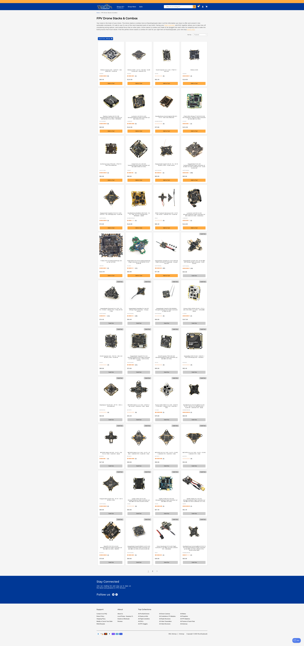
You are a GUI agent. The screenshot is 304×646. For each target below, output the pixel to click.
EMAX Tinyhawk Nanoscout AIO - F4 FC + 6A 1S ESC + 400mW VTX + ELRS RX (166, 213)
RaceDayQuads (202, 634)
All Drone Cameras (164, 613)
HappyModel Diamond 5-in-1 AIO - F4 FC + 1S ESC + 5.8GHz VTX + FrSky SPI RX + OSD (111, 310)
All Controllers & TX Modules (167, 616)
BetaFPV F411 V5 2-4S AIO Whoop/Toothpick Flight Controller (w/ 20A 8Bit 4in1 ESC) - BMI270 (111, 548)
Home (98, 12)
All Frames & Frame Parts (187, 621)
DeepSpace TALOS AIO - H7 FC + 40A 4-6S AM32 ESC (111, 405)
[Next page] (157, 571)
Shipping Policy (101, 619)
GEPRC (156, 73)
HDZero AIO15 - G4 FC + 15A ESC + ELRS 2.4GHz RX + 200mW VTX (138, 70)
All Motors (183, 613)
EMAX (156, 218)
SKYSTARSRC (103, 121)
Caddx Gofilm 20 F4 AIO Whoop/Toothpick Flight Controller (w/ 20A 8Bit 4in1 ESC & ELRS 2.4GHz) (139, 500)
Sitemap (181, 634)
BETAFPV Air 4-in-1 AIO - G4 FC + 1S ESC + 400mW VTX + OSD (194, 453)
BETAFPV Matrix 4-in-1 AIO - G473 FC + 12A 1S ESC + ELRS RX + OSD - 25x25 (139, 405)
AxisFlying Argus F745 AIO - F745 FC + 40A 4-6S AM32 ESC (111, 164)
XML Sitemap (172, 634)
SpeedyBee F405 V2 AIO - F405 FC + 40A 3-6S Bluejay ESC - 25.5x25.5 (194, 356)
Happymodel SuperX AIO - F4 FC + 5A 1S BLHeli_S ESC (111, 499)
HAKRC (156, 503)
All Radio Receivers (164, 619)
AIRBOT (129, 170)
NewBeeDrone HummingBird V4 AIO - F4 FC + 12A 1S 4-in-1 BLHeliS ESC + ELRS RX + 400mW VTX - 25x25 (194, 406)
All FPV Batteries (185, 619)
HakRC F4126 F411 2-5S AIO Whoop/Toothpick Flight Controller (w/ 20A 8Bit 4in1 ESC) (166, 500)
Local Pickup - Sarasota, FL (125, 616)
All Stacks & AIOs (143, 616)
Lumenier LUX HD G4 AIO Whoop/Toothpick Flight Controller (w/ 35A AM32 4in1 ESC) (139, 118)
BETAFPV (102, 456)
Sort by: (189, 34)
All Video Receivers (164, 624)
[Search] (194, 6)
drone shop (191, 29)
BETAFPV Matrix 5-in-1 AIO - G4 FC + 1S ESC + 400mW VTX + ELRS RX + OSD (139, 453)
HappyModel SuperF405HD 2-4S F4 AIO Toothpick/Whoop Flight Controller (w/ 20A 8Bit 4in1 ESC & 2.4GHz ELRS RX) (139, 548)
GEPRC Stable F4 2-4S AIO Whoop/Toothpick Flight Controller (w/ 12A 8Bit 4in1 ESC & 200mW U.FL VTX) (194, 500)
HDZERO (101, 73)
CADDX (129, 503)
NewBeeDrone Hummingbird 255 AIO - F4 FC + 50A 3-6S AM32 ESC (166, 117)
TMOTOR (102, 265)
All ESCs (140, 621)
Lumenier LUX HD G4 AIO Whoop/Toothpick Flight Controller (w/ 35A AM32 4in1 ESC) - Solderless (194, 214)
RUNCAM (185, 362)
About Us (120, 613)
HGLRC (101, 362)
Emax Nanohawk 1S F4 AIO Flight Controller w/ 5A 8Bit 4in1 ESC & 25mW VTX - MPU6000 (166, 548)
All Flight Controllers (144, 619)
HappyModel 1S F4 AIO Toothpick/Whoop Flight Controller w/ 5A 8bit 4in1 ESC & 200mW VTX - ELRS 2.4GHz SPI (194, 166)
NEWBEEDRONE (158, 121)
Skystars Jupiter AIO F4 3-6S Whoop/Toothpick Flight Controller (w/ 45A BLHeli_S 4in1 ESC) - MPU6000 (111, 118)
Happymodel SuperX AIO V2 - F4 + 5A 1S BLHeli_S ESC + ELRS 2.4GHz (166, 164)
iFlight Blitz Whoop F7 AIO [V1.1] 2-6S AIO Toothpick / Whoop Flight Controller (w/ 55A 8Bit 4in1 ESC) (194, 118)
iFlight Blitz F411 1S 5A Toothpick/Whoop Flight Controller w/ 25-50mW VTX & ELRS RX (138, 262)
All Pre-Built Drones (143, 613)
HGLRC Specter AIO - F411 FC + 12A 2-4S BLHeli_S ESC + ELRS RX (111, 356)
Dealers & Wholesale (124, 619)
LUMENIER (129, 121)
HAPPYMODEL (158, 170)
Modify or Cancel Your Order (104, 621)
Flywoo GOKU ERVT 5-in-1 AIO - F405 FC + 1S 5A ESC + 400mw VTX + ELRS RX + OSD (166, 406)
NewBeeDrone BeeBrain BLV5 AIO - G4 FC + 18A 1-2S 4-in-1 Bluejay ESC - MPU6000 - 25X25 (139, 214)
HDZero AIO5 (194, 70)
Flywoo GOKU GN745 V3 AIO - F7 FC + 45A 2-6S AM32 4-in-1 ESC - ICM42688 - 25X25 (194, 310)
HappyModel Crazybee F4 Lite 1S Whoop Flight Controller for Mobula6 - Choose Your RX (166, 262)
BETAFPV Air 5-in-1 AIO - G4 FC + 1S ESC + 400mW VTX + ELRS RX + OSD (166, 453)
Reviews (120, 621)
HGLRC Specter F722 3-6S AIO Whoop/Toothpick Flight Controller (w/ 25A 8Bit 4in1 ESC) (166, 357)
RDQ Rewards (101, 624)
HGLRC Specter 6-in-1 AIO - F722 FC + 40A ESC (166, 70)
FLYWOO (185, 313)
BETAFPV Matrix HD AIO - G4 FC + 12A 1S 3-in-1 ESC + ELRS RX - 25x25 (111, 453)
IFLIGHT (184, 121)
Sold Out (138, 323)
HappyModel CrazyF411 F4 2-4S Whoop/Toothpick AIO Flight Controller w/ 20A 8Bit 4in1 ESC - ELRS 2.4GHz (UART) (139, 358)
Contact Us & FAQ (102, 613)
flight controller (170, 25)
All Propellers (184, 616)
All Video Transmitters (165, 621)
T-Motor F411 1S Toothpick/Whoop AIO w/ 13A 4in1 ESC (111, 261)
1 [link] (148, 571)
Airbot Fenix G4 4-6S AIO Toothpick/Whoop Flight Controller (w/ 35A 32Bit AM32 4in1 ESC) (139, 165)
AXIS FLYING (103, 170)
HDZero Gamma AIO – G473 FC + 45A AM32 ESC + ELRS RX (111, 70)
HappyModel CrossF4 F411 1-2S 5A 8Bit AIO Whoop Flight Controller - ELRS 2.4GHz (194, 262)
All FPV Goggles (143, 624)
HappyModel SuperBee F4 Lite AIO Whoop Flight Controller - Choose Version (139, 310)
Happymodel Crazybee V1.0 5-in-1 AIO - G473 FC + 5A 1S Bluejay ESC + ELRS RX (111, 213)
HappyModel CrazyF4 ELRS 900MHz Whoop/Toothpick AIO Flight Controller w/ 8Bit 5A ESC (166, 310)
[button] (120, 7)
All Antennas (183, 624)
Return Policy (100, 616)
